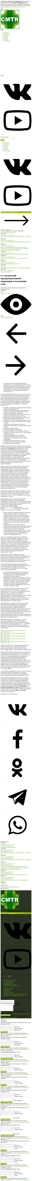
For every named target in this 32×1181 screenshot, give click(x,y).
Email (16, 1148)
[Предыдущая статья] (16, 349)
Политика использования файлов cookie (14, 995)
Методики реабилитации (10, 980)
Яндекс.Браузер (13, 6)
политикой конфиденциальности (21, 1013)
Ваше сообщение (18, 1010)
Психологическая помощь (10, 984)
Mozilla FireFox (21, 6)
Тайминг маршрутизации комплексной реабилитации (14, 254)
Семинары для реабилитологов (11, 985)
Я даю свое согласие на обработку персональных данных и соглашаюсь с (15, 1013)
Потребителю (7, 40)
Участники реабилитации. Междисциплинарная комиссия (15, 267)
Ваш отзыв (16, 1134)
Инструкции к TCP (8, 988)
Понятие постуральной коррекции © (10, 263)
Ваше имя (17, 1002)
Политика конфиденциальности (9, 1017)
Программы (7, 33)
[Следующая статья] (16, 380)
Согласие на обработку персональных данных (15, 993)
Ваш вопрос (17, 1118)
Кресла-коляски (8, 981)
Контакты (6, 39)
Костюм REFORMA (9, 983)
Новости (6, 38)
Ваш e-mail (17, 1030)
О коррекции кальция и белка (8, 232)
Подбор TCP (7, 991)
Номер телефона (19, 1028)
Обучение (6, 35)
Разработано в (4, 976)
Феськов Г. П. (4, 235)
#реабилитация (9, 317)
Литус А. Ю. (11, 235)
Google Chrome (4, 6)
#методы (3, 317)
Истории (6, 36)
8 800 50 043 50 (4, 137)
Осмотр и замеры (8, 992)
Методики (6, 32)
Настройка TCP (8, 989)
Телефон (17, 1004)
